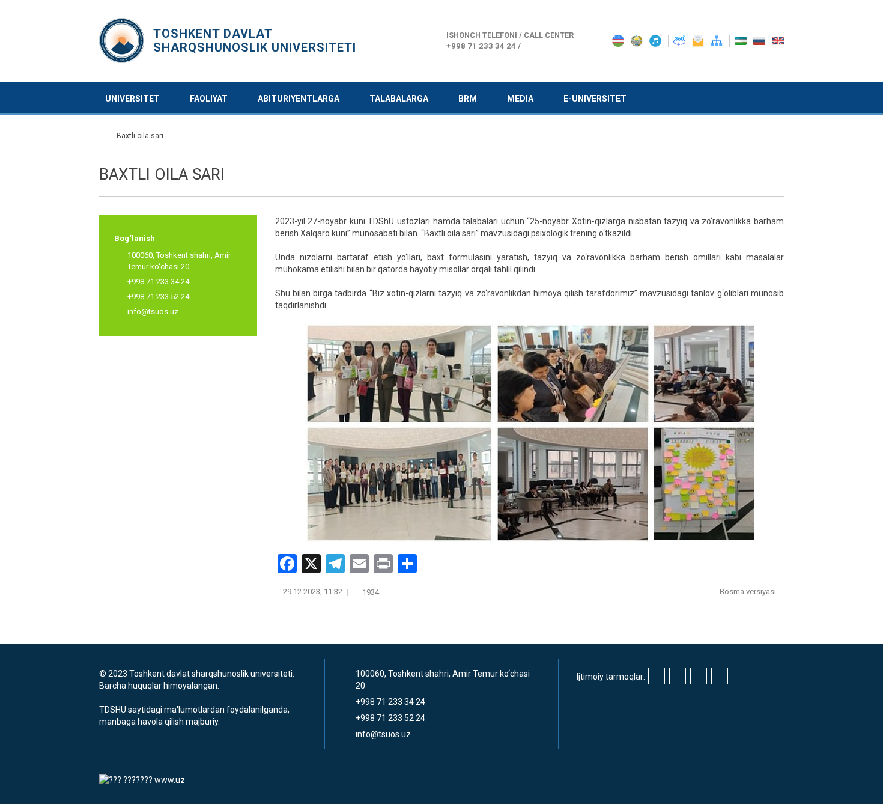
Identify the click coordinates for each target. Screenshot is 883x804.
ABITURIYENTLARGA (298, 98)
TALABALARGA (398, 98)
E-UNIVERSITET (595, 98)
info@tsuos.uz (152, 311)
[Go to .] (105, 136)
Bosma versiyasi (749, 591)
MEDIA (520, 98)
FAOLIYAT (209, 98)
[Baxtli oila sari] (529, 432)
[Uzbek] (741, 40)
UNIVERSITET (132, 98)
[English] (778, 40)
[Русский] (760, 40)
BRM (467, 98)
